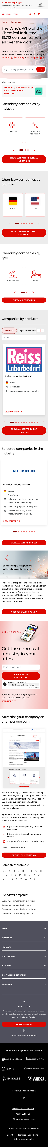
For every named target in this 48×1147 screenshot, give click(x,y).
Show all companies (24, 300)
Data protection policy (24, 1139)
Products (7, 947)
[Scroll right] (42, 330)
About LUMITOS (23, 1113)
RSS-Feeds (7, 984)
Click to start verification (23, 685)
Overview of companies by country (17, 913)
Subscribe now (24, 1024)
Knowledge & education (14, 975)
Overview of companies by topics (16, 905)
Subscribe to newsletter (21, 676)
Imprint (9, 1134)
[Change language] (39, 14)
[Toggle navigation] (44, 14)
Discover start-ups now (24, 611)
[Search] (30, 14)
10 (37, 422)
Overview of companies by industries (18, 900)
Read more (7, 701)
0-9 (4, 870)
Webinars (7, 966)
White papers (8, 956)
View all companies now (24, 542)
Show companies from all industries (24, 159)
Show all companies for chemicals (24, 430)
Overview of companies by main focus (19, 909)
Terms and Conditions (28, 1134)
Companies (7, 938)
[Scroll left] (39, 330)
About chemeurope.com (24, 1119)
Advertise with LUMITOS (23, 1108)
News (4, 928)
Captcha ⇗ (33, 688)
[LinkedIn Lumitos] (24, 1098)
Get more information (24, 855)
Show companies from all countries (24, 233)
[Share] (34, 14)
